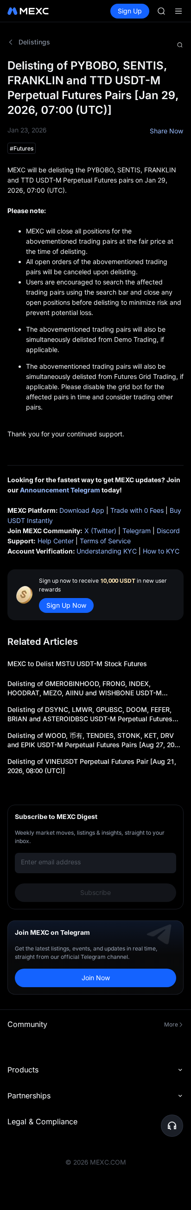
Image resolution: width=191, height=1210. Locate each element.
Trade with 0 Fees (137, 510)
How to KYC (161, 551)
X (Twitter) (100, 531)
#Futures (21, 148)
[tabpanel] (95, 526)
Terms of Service (105, 541)
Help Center (56, 541)
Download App (81, 510)
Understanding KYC (106, 551)
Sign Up (130, 11)
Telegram (136, 531)
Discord (168, 531)
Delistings (34, 42)
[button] (172, 1126)
